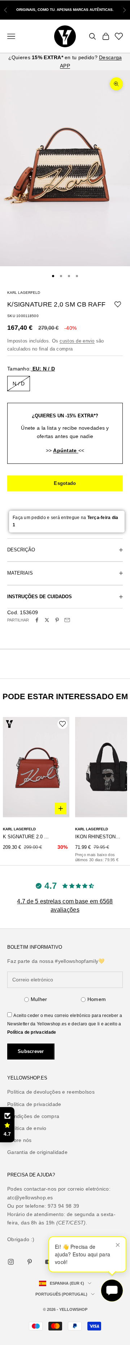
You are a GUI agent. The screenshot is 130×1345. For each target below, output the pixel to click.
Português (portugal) (61, 1294)
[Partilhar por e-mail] (67, 620)
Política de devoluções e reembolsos (51, 1092)
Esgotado (65, 483)
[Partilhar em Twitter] (47, 620)
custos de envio (77, 341)
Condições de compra (33, 1116)
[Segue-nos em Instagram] (10, 1261)
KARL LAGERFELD (23, 293)
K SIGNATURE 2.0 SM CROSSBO (26, 836)
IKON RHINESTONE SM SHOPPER (98, 836)
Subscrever (31, 1051)
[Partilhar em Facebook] (37, 620)
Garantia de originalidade (37, 1152)
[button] (7, 1125)
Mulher (39, 999)
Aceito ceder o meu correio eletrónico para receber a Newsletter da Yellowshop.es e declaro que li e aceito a (64, 1024)
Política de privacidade (31, 1032)
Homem (96, 999)
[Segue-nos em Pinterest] (29, 1261)
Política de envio (27, 1128)
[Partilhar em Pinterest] (57, 620)
